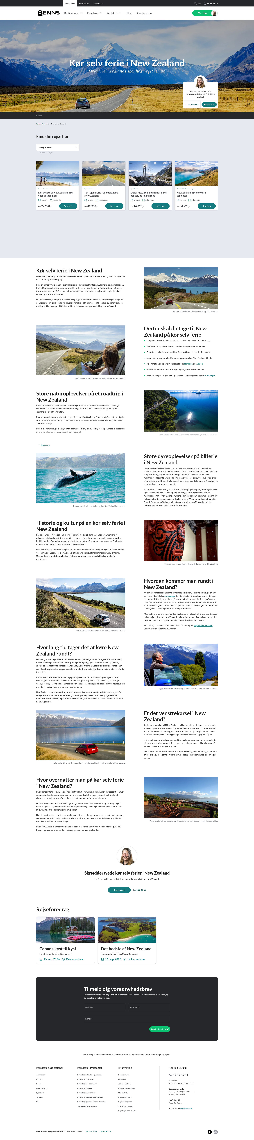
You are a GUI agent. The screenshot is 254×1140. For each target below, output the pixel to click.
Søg (199, 3)
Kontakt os (106, 1131)
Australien (40, 1075)
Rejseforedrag (144, 13)
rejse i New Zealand (203, 625)
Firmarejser (98, 3)
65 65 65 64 (212, 3)
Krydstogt (112, 13)
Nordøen (188, 363)
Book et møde (124, 1075)
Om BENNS (123, 1093)
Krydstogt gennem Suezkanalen (90, 1097)
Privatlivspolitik (124, 1097)
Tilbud (128, 13)
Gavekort (122, 1079)
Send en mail (209, 104)
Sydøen (199, 363)
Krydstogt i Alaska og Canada (89, 1075)
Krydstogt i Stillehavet (86, 1093)
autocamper (210, 375)
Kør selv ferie (40, 124)
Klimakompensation (126, 1088)
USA (38, 1102)
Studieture (84, 3)
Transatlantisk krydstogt (87, 1106)
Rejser (39, 115)
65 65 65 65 (140, 890)
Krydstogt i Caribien (85, 1079)
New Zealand (41, 1088)
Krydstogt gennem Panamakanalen (91, 1102)
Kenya (38, 1084)
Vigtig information (125, 1106)
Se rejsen (68, 206)
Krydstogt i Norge (84, 1088)
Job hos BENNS (124, 1084)
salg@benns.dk (186, 1108)
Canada (39, 1079)
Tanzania (39, 1097)
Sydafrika (40, 1093)
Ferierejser (70, 3)
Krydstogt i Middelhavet (87, 1084)
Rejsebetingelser (125, 1102)
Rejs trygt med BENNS (127, 1111)
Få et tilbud (203, 13)
